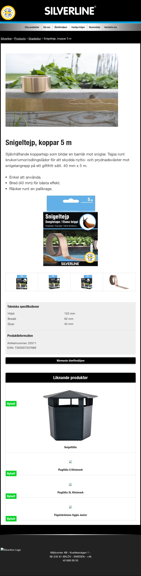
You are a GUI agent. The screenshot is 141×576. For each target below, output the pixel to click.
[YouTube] (127, 552)
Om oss (46, 27)
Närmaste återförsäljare (70, 360)
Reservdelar (94, 27)
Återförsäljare (61, 27)
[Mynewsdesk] (135, 552)
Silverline (6, 38)
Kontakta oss (110, 27)
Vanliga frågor (78, 27)
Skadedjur (34, 38)
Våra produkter (32, 27)
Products (20, 38)
